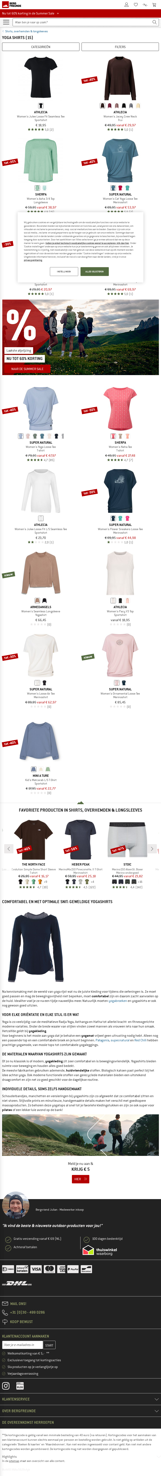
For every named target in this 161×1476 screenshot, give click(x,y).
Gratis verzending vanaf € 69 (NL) (37, 1239)
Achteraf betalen (25, 1247)
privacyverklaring (33, 260)
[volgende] (152, 848)
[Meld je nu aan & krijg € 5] (80, 1151)
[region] (80, 247)
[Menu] (6, 22)
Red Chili (140, 1040)
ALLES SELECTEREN (95, 271)
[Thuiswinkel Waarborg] (100, 1250)
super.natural (120, 1040)
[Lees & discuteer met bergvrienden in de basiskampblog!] (23, 1387)
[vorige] (8, 848)
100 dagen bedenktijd (107, 1239)
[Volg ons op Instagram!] (9, 1387)
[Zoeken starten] (155, 22)
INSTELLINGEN (64, 271)
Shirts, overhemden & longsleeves (26, 31)
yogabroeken (118, 1001)
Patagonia (102, 1040)
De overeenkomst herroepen (28, 1422)
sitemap (14, 1461)
